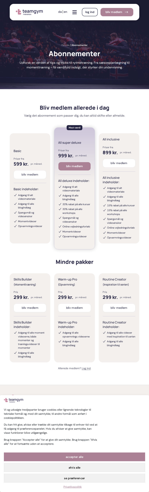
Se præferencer (74, 478)
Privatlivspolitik (72, 487)
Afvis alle (75, 468)
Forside (65, 45)
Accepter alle (74, 457)
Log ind (86, 368)
